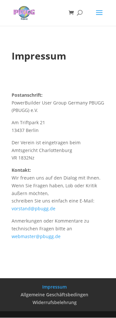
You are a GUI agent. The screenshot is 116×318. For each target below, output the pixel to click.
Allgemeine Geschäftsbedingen (54, 294)
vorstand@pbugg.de (33, 208)
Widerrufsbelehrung (55, 302)
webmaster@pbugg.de (36, 236)
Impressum (54, 287)
